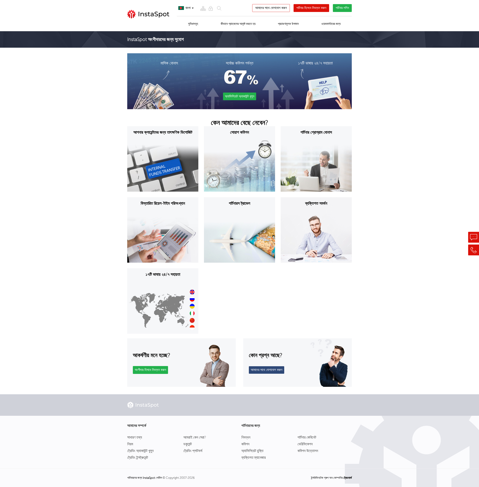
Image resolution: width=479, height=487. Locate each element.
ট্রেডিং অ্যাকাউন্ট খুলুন (140, 450)
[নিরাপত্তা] (210, 8)
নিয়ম (130, 444)
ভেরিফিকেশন (305, 444)
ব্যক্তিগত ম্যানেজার (253, 457)
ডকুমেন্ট (187, 444)
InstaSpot (149, 478)
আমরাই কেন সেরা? (194, 437)
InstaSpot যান (143, 23)
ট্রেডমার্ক (347, 478)
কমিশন (245, 444)
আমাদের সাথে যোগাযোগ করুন (271, 8)
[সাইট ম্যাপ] (203, 8)
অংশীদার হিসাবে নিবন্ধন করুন (150, 370)
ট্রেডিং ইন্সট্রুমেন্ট (137, 457)
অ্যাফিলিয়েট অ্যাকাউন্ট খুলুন (239, 96)
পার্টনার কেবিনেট (307, 437)
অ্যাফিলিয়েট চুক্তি (252, 450)
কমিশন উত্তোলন (308, 450)
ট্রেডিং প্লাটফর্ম (192, 450)
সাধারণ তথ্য (134, 437)
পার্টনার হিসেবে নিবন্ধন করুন (311, 8)
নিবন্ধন (245, 437)
